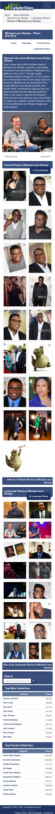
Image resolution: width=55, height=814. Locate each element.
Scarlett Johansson (11, 759)
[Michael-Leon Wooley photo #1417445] (40, 610)
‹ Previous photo (11, 156)
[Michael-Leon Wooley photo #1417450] (40, 590)
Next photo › (46, 156)
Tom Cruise (8, 702)
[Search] (33, 681)
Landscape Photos (42, 49)
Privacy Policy (20, 812)
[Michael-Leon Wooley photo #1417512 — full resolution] (27, 132)
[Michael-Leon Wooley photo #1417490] (15, 570)
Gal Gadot (7, 768)
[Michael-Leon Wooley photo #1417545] (15, 630)
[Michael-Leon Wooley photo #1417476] (15, 224)
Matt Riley (7, 736)
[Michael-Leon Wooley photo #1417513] (40, 224)
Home (13, 43)
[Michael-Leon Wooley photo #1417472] (15, 291)
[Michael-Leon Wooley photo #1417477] (15, 325)
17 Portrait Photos (40, 170)
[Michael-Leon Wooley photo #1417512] (15, 530)
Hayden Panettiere (11, 764)
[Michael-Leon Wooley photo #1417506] (15, 510)
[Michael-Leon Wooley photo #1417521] (15, 258)
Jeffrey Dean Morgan (12, 724)
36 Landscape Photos (38, 496)
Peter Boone (8, 732)
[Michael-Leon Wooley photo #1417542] (15, 459)
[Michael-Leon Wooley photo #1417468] (40, 191)
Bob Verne (7, 706)
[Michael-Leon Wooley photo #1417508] (40, 550)
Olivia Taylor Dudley (11, 755)
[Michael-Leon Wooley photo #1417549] (40, 530)
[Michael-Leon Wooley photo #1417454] (15, 610)
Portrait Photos (43, 43)
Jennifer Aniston (10, 785)
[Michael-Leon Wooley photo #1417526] (15, 650)
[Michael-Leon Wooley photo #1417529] (40, 425)
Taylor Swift (8, 789)
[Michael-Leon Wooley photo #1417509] (15, 425)
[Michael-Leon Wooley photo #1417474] (15, 550)
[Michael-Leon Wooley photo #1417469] (40, 258)
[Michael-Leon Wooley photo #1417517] (40, 325)
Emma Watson (9, 781)
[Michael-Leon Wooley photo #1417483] (40, 291)
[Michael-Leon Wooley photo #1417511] (40, 570)
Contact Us (48, 812)
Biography (26, 43)
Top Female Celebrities (19, 745)
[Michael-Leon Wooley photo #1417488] (40, 392)
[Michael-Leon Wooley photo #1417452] (40, 630)
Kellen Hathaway (10, 719)
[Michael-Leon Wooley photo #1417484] (40, 650)
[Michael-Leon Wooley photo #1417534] (15, 358)
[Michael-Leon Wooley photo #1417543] (40, 358)
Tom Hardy (8, 711)
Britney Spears (9, 794)
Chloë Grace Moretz (11, 772)
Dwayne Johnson (10, 698)
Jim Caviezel (8, 728)
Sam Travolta (9, 715)
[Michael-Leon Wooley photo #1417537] (15, 186)
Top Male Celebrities (17, 688)
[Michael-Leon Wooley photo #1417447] (40, 510)
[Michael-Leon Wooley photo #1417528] (15, 590)
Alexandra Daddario (12, 776)
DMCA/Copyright (35, 812)
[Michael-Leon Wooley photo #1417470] (15, 392)
